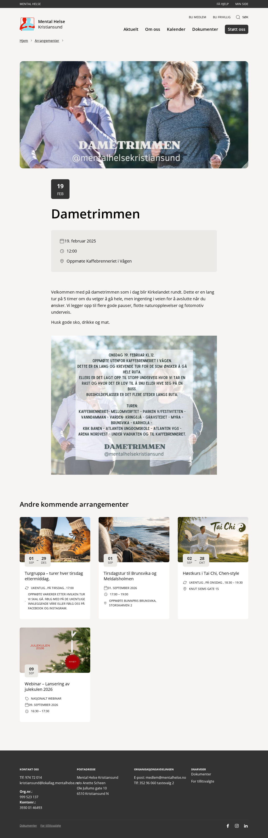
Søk (245, 17)
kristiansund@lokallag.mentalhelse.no (50, 783)
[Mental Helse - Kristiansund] (27, 24)
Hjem (24, 40)
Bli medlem (197, 17)
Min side (241, 4)
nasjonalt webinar (46, 698)
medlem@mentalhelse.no (166, 777)
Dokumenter (205, 29)
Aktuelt (131, 29)
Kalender (176, 29)
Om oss (152, 29)
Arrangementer (47, 40)
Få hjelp (223, 4)
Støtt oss (236, 29)
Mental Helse (30, 4)
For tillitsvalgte (202, 781)
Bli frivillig (222, 17)
